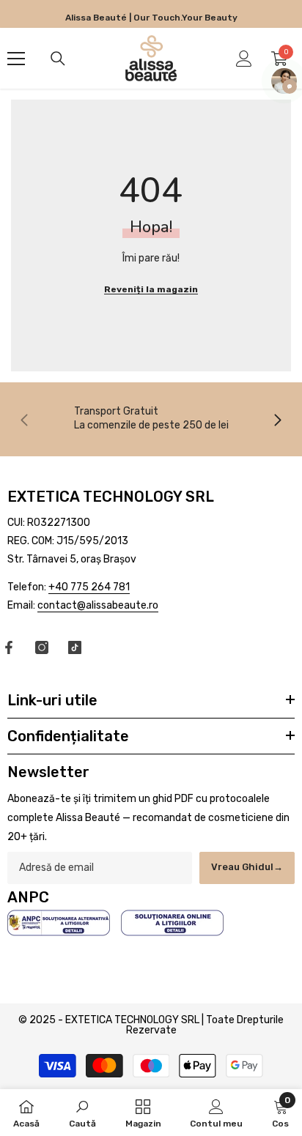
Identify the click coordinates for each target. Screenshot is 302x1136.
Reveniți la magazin (151, 289)
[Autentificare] (244, 59)
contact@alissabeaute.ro (97, 605)
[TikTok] (75, 647)
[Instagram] (42, 647)
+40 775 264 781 (89, 587)
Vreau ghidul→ (247, 866)
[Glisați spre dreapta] (277, 419)
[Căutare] (58, 58)
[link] (151, 417)
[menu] (16, 58)
